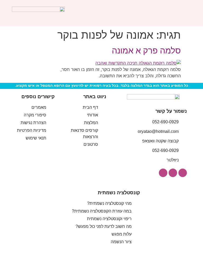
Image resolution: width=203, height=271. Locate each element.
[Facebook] (173, 173)
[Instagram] (182, 173)
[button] (187, 13)
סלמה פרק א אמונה (146, 50)
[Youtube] (163, 173)
